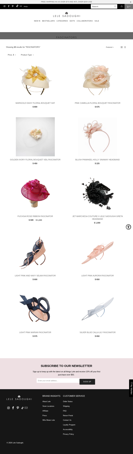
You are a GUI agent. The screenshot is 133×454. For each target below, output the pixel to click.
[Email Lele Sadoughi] (21, 6)
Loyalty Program (69, 425)
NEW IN (37, 21)
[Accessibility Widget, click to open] (128, 227)
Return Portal (68, 416)
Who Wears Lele (48, 420)
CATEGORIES (62, 21)
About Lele (46, 401)
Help (26, 6)
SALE (97, 21)
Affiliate (45, 411)
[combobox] (104, 6)
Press (44, 416)
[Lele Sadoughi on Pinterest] (12, 6)
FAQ (64, 411)
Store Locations (48, 406)
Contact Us (67, 420)
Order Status (68, 401)
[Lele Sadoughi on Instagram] (4, 6)
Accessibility (68, 429)
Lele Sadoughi (18, 443)
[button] (121, 47)
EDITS (72, 21)
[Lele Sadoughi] (66, 14)
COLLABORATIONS (85, 21)
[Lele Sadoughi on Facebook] (8, 6)
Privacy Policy (68, 434)
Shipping (66, 406)
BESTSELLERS (48, 21)
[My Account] (121, 6)
